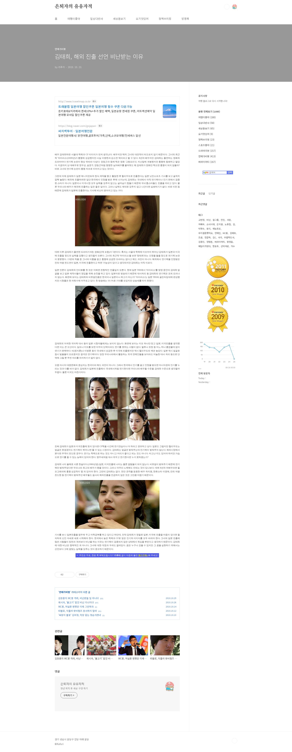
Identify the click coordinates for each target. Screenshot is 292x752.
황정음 (230, 241)
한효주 (216, 246)
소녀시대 (210, 224)
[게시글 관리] (71, 574)
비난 (208, 219)
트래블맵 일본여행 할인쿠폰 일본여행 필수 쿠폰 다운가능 (95, 106)
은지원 (220, 224)
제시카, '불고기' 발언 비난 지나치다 (76, 602)
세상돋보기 (119, 19)
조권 (200, 237)
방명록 (185, 19)
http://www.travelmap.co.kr (74, 101)
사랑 (229, 219)
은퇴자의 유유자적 (73, 6)
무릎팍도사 (229, 237)
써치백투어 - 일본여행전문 (75, 131)
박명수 (201, 228)
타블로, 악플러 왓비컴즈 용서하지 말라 (77, 610)
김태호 (233, 233)
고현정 (201, 219)
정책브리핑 (165, 19)
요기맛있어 (142, 19)
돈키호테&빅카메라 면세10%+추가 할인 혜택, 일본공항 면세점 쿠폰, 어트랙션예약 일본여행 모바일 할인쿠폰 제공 (106, 113)
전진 (223, 219)
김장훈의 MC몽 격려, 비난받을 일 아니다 (78, 598)
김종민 (201, 241)
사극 (220, 237)
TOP (234, 740)
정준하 (207, 237)
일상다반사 (96, 19)
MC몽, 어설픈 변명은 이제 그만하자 (76, 606)
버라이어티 (207, 162)
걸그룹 (216, 219)
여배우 (201, 224)
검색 (226, 6)
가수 (233, 246)
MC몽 (225, 233)
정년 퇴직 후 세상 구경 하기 (74, 688)
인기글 (212, 193)
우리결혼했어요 (205, 233)
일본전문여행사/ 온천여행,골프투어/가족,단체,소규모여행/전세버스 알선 (99, 135)
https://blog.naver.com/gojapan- (77, 125)
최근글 (201, 193)
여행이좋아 (73, 19)
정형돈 (209, 241)
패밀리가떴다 (204, 246)
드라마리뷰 (207, 150)
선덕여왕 (225, 246)
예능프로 (217, 228)
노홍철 (228, 224)
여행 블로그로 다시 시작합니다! (212, 101)
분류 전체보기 (209, 111)
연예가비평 (64, 592)
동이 (208, 228)
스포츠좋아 (206, 145)
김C (214, 237)
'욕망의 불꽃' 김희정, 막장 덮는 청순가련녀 (79, 615)
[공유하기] (66, 574)
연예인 (218, 233)
